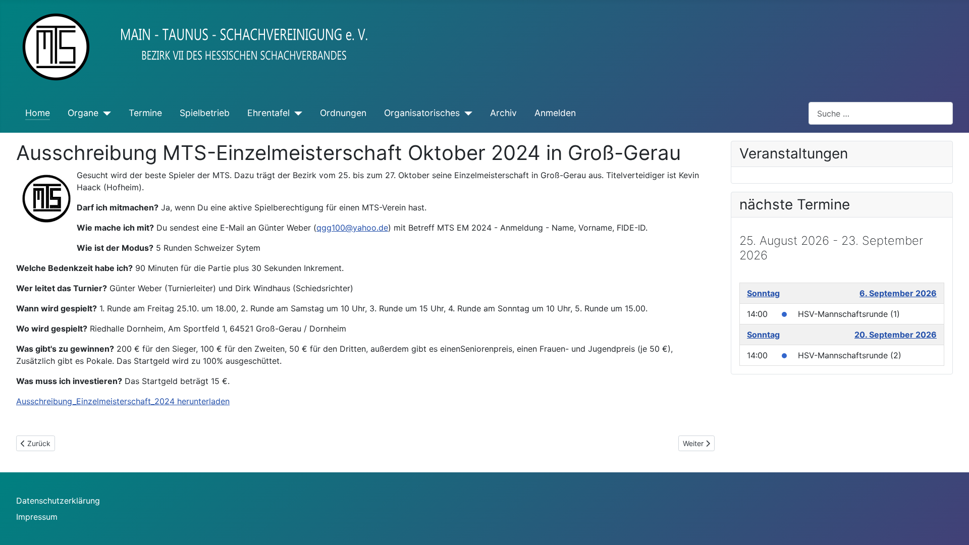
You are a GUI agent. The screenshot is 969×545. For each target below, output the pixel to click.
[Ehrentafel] (296, 113)
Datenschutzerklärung (58, 501)
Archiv (503, 112)
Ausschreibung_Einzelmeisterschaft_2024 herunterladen (123, 401)
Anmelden (555, 112)
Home (37, 112)
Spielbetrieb (205, 112)
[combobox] (881, 113)
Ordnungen (343, 112)
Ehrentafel (268, 112)
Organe (83, 112)
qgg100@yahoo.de (352, 228)
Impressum (37, 517)
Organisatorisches (422, 112)
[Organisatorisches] (466, 113)
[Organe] (104, 113)
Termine (145, 112)
